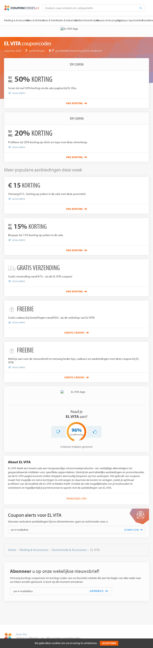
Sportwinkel (135, 20)
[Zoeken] (140, 7)
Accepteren (109, 643)
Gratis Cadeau (74, 332)
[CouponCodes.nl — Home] (21, 8)
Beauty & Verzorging (108, 20)
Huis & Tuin (49, 20)
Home (12, 550)
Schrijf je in (131, 529)
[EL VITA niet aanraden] (58, 432)
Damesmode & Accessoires (69, 550)
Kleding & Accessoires (16, 20)
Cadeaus (123, 20)
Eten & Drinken (35, 20)
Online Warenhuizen (87, 20)
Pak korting (74, 103)
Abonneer (96, 591)
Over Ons (21, 634)
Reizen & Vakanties (66, 20)
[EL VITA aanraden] (95, 432)
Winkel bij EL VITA (76, 498)
